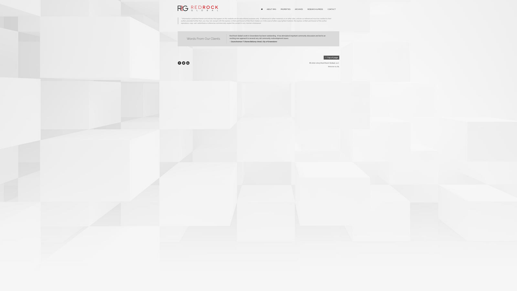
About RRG (271, 9)
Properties (285, 9)
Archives (299, 9)
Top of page (332, 58)
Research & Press (315, 9)
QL (338, 66)
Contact (332, 9)
